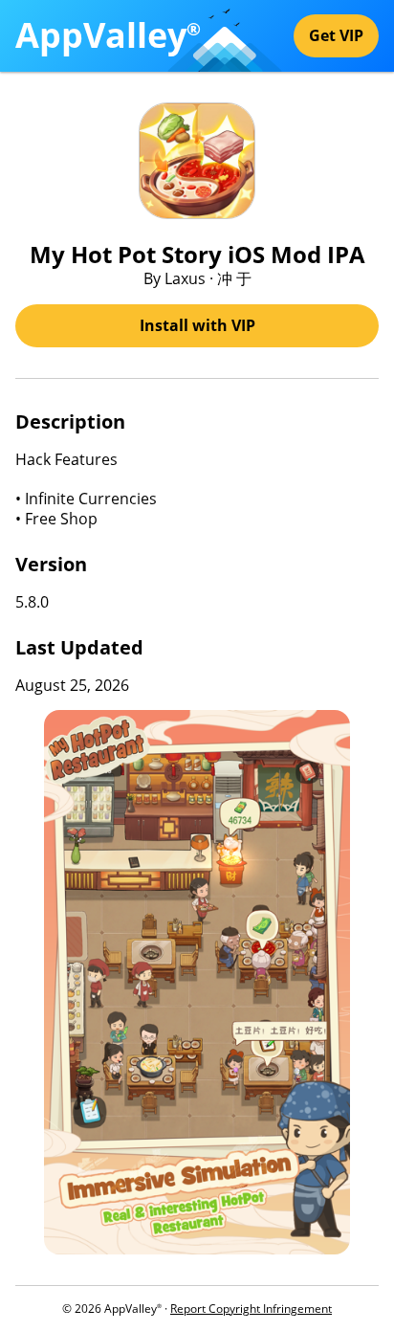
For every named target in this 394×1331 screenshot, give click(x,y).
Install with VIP (197, 325)
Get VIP (336, 35)
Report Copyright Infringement (251, 1308)
